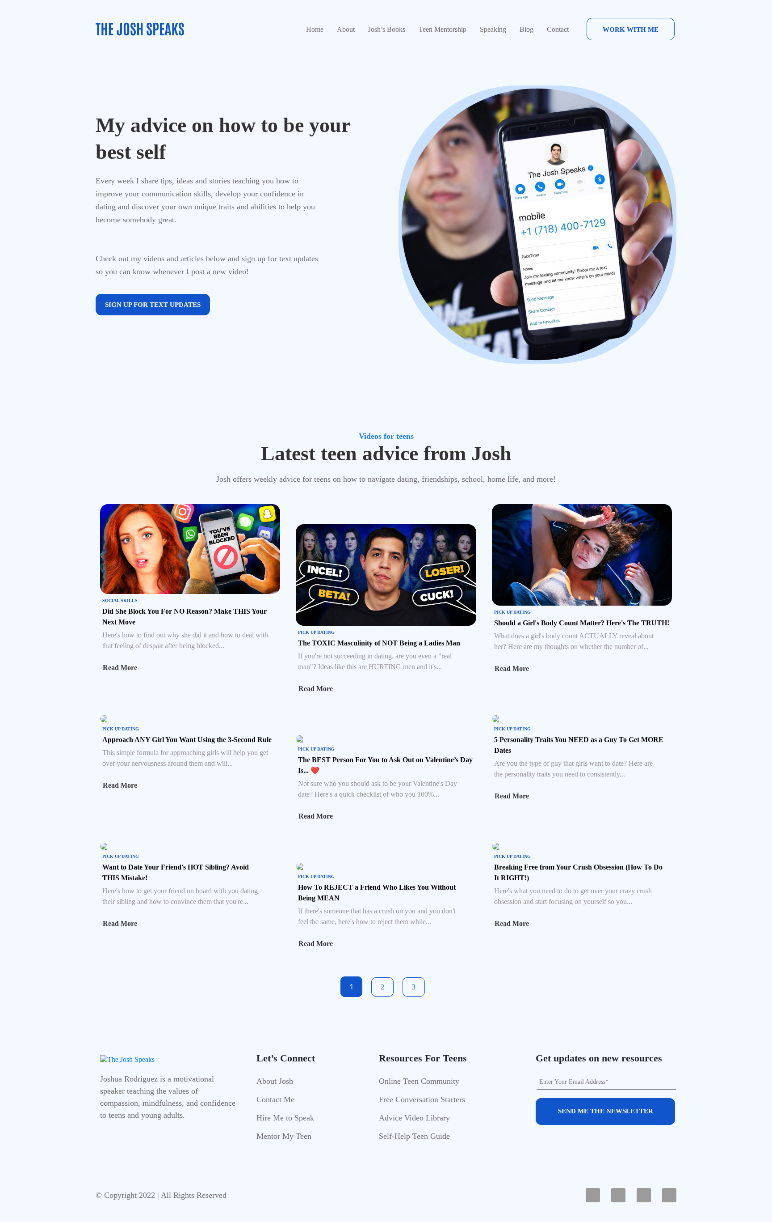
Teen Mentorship (442, 29)
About (346, 29)
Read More (120, 667)
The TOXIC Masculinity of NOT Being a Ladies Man (379, 643)
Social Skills (120, 600)
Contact (558, 29)
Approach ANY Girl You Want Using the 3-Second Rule (187, 739)
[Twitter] (669, 1195)
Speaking (493, 29)
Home (314, 29)
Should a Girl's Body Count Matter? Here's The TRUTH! (581, 623)
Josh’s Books (386, 29)
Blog (526, 29)
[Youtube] (618, 1195)
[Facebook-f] (593, 1195)
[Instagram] (644, 1195)
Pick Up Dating (316, 632)
